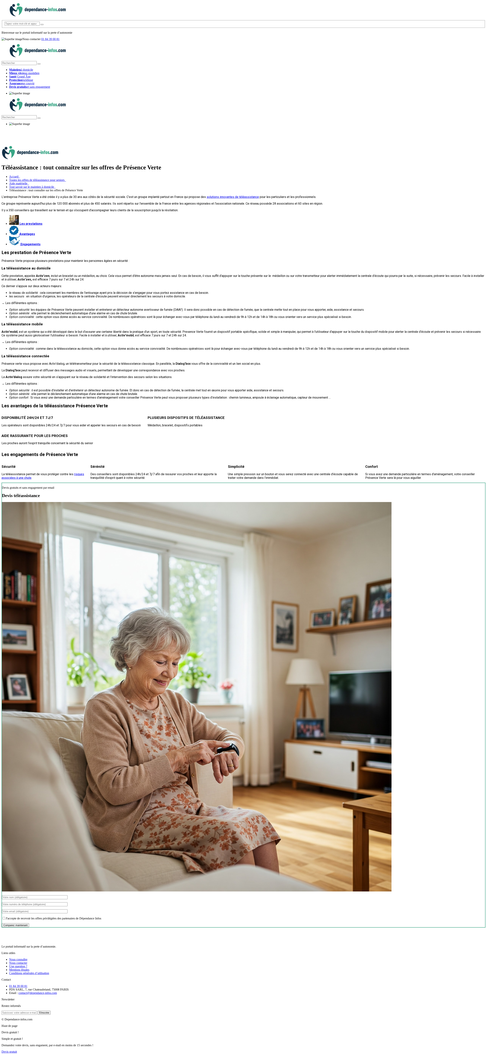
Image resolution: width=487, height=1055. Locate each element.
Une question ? (18, 966)
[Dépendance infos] (37, 15)
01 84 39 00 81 (50, 39)
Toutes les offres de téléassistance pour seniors (37, 180)
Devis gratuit (9, 1051)
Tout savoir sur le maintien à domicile (32, 186)
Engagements (30, 244)
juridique (21, 80)
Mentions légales (19, 969)
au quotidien (24, 73)
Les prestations (30, 224)
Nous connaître (18, 959)
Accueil (14, 176)
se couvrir (21, 83)
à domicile (21, 69)
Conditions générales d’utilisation (29, 973)
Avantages (27, 234)
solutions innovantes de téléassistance (233, 197)
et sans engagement (29, 86)
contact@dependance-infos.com (37, 993)
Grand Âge (20, 76)
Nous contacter (18, 962)
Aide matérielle (19, 183)
